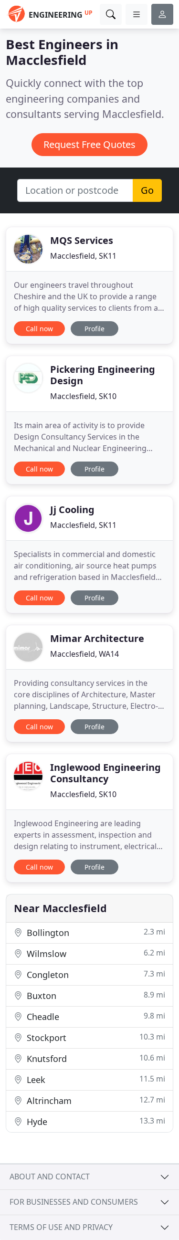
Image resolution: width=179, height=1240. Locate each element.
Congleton (94, 974)
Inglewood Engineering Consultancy (105, 773)
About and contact (50, 1176)
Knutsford (94, 1058)
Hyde (94, 1121)
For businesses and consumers (74, 1202)
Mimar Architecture (97, 638)
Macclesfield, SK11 (83, 256)
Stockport (94, 1037)
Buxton (94, 995)
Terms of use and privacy (61, 1227)
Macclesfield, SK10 (83, 396)
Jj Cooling (72, 509)
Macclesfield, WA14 (84, 654)
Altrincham (94, 1100)
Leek (94, 1079)
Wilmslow (94, 953)
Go (147, 190)
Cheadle (94, 1016)
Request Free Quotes (89, 144)
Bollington (94, 932)
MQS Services (81, 240)
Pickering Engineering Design (102, 375)
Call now (39, 328)
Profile (94, 328)
